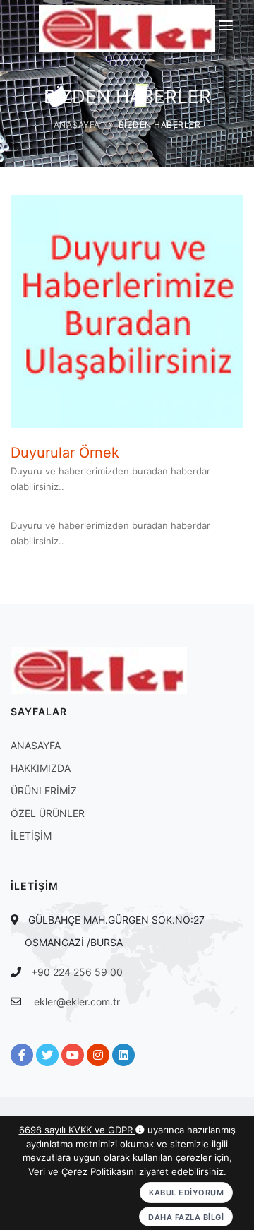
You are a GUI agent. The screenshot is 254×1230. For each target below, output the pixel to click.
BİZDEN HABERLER (160, 124)
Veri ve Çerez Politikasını (82, 1171)
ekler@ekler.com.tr (77, 1002)
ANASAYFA (77, 124)
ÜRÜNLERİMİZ (44, 790)
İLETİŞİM (31, 836)
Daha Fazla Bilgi (186, 1217)
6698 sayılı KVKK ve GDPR (77, 1129)
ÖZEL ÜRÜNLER (48, 813)
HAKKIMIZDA (41, 768)
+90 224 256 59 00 (77, 972)
